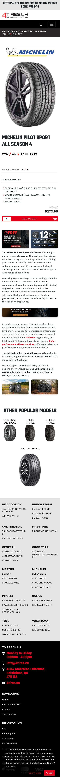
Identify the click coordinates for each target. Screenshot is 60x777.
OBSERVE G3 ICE (11, 630)
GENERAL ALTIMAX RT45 (9, 422)
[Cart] (41, 24)
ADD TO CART (30, 218)
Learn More (35, 773)
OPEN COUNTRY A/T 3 (14, 634)
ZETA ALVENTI (30, 448)
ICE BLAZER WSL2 (42, 600)
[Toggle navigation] (52, 24)
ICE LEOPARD (9, 578)
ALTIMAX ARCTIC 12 (12, 551)
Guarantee (8, 738)
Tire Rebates (9, 714)
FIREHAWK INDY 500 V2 (45, 531)
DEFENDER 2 (39, 573)
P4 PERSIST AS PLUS (13, 600)
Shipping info (9, 733)
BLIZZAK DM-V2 (40, 509)
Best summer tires (12, 704)
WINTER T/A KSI (10, 516)
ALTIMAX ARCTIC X (12, 556)
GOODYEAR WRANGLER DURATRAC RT (45, 554)
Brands (6, 709)
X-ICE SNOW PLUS (42, 582)
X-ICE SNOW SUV (41, 587)
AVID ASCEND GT (41, 625)
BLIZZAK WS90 (40, 518)
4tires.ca (13, 683)
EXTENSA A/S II (10, 625)
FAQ (4, 728)
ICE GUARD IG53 (41, 630)
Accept (49, 773)
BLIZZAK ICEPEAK (42, 513)
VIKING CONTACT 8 (12, 538)
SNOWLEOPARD (10, 582)
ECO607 (6, 573)
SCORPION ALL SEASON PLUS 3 (11, 610)
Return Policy (9, 743)
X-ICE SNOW (39, 578)
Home (5, 699)
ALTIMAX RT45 (10, 560)
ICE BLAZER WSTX (42, 605)
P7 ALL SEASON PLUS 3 (15, 605)
